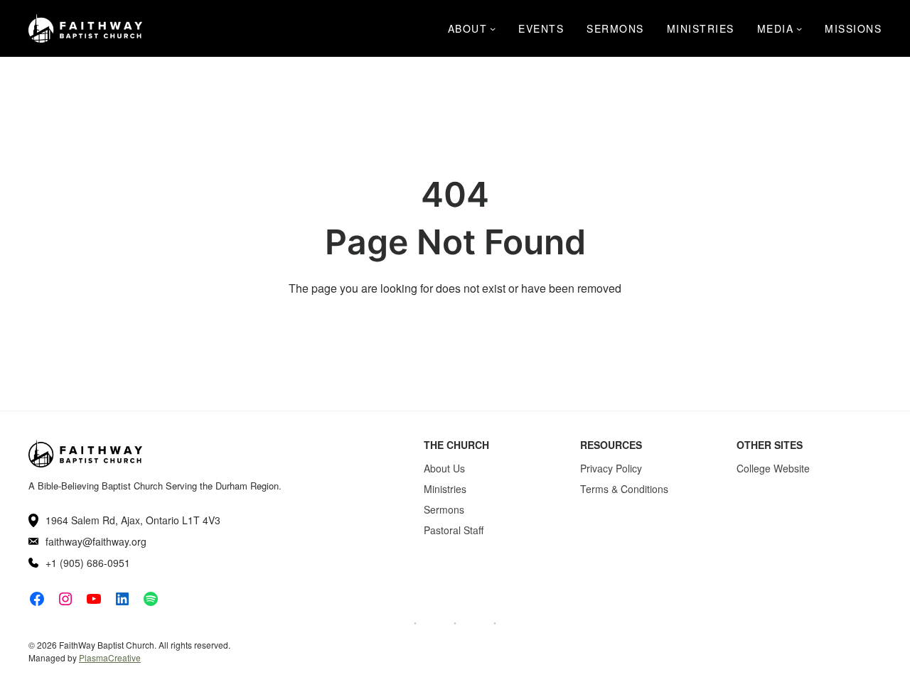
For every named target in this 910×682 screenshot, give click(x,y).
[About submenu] (493, 28)
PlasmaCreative (110, 657)
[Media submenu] (799, 28)
